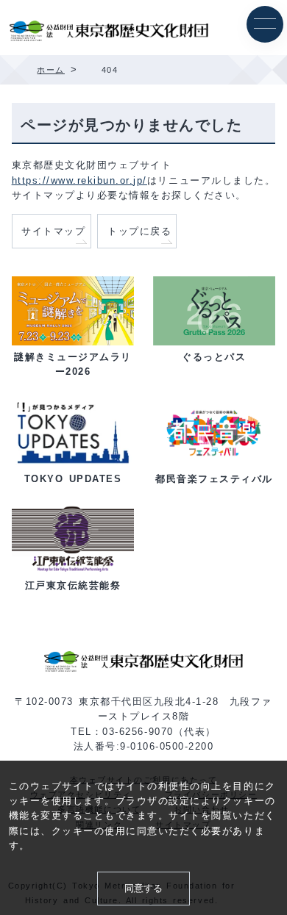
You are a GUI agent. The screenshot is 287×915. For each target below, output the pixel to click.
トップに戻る (139, 231)
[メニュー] (265, 24)
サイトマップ (53, 231)
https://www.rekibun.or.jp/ (79, 180)
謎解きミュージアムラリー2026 (73, 364)
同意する (143, 888)
